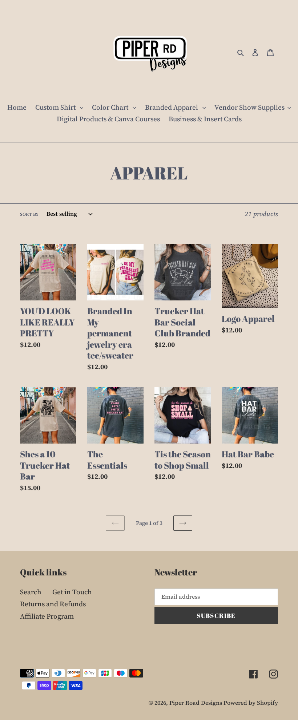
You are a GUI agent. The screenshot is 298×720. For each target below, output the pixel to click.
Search (30, 591)
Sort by (29, 214)
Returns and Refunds (53, 603)
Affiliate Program (47, 616)
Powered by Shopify (251, 703)
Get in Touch (72, 591)
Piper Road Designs (196, 703)
